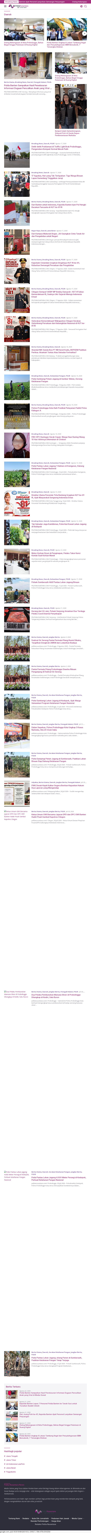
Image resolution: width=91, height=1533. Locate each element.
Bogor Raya (36, 231)
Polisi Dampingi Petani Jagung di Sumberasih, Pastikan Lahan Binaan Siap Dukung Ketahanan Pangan (59, 760)
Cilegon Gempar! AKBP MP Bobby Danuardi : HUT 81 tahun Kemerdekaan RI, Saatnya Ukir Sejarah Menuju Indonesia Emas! (58, 294)
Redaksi (26, 1518)
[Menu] (5, 6)
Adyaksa (35, 782)
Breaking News (20, 82)
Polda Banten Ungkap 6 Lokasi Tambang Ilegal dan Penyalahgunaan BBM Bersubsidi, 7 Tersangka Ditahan (23, 45)
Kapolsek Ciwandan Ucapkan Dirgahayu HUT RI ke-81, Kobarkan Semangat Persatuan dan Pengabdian (56, 264)
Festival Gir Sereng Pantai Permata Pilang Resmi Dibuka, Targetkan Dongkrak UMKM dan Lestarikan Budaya (56, 641)
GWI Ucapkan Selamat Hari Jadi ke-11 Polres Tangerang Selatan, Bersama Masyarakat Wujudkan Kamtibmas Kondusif (65, 45)
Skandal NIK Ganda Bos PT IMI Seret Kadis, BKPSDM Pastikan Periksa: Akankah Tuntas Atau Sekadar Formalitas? (59, 351)
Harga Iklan (56, 1521)
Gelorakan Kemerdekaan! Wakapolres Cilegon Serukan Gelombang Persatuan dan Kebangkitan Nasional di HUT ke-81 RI (58, 323)
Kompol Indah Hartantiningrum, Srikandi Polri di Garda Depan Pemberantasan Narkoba (68, 133)
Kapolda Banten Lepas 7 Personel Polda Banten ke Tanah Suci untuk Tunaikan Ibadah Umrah (48, 1405)
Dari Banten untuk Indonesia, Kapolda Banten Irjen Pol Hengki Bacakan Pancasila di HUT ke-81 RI (59, 206)
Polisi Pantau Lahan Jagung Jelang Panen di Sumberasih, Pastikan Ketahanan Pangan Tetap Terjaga (57, 1359)
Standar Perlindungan (40, 1521)
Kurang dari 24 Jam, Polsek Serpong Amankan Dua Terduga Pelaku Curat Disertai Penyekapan (58, 612)
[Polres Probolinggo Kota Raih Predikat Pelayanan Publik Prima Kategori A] (17, 416)
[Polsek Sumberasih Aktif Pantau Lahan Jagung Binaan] (17, 590)
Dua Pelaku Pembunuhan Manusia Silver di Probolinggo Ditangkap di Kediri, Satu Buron (56, 996)
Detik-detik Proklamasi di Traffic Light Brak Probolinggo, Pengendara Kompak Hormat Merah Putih (57, 147)
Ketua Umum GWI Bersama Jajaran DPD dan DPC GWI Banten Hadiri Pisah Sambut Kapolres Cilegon (59, 815)
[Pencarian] (85, 6)
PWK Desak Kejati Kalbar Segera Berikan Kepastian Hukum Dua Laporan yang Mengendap (58, 786)
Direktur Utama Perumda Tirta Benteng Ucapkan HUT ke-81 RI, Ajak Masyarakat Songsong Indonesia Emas (58, 496)
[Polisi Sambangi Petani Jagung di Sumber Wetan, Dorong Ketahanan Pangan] (17, 387)
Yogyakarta (11, 1472)
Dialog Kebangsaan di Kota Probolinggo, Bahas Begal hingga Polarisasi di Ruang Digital (69, 78)
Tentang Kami (14, 1518)
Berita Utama (9, 82)
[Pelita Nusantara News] (18, 6)
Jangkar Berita (54, 637)
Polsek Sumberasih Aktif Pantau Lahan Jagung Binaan (55, 582)
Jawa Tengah (12, 1456)
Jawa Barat (51, 231)
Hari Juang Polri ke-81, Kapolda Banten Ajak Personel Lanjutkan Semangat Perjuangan (51, 1415)
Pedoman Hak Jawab (60, 1518)
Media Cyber (77, 1518)
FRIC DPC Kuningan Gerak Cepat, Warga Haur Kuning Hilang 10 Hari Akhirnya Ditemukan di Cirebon (58, 438)
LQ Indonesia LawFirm (15, 1464)
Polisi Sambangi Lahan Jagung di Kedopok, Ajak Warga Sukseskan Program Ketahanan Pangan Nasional (56, 701)
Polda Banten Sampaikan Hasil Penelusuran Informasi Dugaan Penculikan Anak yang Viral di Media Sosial (28, 88)
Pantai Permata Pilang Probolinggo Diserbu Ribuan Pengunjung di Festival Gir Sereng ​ (54, 670)
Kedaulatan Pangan (57, 376)
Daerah (30, 82)
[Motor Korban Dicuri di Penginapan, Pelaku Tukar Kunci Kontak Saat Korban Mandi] (17, 561)
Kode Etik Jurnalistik (40, 1518)
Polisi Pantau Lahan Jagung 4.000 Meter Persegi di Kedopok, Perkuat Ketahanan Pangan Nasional (59, 1178)
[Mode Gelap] (81, 6)
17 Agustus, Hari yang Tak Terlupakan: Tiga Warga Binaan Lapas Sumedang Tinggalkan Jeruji (57, 177)
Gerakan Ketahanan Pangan (59, 695)
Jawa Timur (11, 1460)
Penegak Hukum (40, 82)
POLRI (49, 82)
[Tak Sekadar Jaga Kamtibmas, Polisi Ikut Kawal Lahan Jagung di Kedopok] (17, 532)
